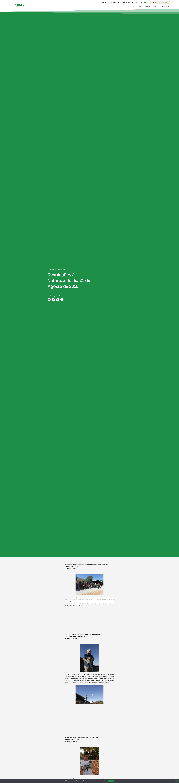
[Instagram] (148, 2)
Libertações (63, 269)
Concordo (111, 780)
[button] (49, 299)
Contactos (139, 2)
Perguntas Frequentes (128, 2)
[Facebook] (145, 2)
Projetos (155, 6)
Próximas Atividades (114, 2)
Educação (164, 6)
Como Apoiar (147, 6)
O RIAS (139, 6)
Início (133, 6)
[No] (176, 781)
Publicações (103, 2)
